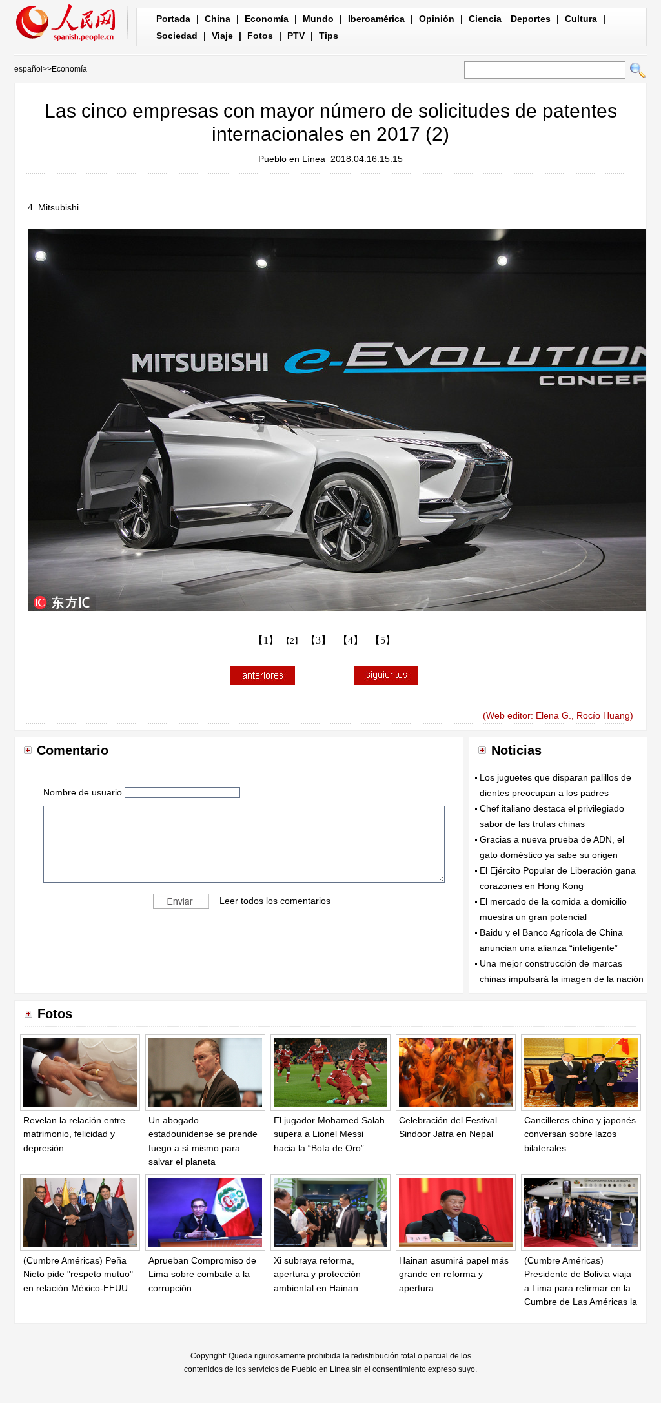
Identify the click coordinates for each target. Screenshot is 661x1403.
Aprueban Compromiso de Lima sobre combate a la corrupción (202, 1274)
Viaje (222, 35)
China (217, 19)
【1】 (266, 640)
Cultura (581, 19)
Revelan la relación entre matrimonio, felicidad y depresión (74, 1134)
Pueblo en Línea (291, 159)
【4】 (350, 640)
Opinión (436, 19)
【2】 (292, 641)
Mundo (318, 19)
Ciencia (485, 19)
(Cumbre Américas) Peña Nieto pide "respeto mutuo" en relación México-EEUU (78, 1274)
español (28, 69)
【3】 (318, 640)
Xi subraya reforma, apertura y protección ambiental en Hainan (317, 1274)
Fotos (260, 35)
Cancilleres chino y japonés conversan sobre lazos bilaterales (580, 1134)
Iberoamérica (376, 19)
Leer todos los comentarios (274, 900)
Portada (173, 19)
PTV (296, 35)
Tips (328, 35)
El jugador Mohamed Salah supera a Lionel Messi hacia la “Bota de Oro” (329, 1134)
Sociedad (177, 35)
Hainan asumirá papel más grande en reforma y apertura (454, 1274)
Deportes (531, 19)
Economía (267, 19)
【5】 (383, 640)
